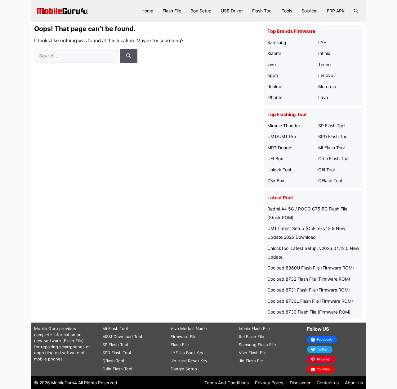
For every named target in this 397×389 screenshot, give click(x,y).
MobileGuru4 (64, 382)
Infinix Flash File (254, 328)
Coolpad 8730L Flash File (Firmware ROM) (310, 301)
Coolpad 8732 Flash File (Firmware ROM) (308, 279)
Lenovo (325, 75)
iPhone (274, 97)
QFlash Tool (330, 180)
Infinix (324, 53)
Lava (323, 97)
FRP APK (336, 10)
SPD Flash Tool (333, 136)
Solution (309, 10)
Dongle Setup (184, 368)
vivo (271, 64)
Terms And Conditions (226, 382)
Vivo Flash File (253, 352)
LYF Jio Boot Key (187, 352)
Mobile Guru (46, 328)
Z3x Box (275, 180)
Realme (274, 86)
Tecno (324, 64)
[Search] (128, 56)
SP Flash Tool (331, 125)
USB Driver (232, 10)
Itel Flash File (251, 336)
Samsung (276, 42)
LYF (322, 42)
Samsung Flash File (257, 344)
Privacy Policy (269, 382)
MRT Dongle (279, 147)
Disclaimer (300, 382)
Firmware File (184, 336)
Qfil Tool (326, 169)
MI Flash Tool (331, 147)
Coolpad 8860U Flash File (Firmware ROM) (310, 267)
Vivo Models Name (189, 328)
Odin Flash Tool (333, 158)
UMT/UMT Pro (281, 136)
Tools (287, 10)
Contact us (328, 382)
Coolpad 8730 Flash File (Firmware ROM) (308, 311)
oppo (272, 75)
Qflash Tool (113, 360)
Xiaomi (274, 53)
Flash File (172, 10)
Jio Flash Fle (251, 360)
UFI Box (275, 158)
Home (147, 10)
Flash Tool (262, 10)
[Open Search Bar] (356, 11)
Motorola (327, 86)
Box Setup (201, 10)
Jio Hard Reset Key (189, 360)
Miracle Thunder (283, 125)
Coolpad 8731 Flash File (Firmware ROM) (308, 289)
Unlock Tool (279, 169)
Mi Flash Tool (115, 328)
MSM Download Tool (122, 336)
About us (354, 382)
